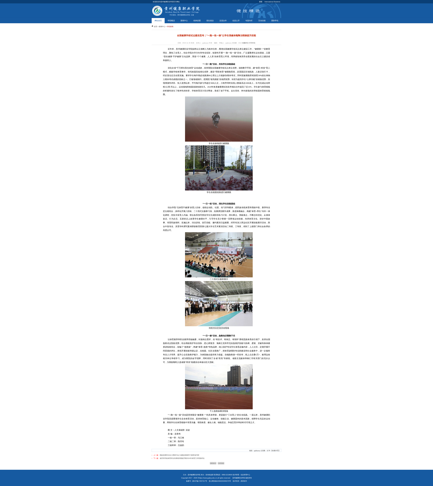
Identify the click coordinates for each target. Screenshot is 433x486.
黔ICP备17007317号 (199, 481)
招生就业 (210, 21)
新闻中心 (184, 21)
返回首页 (213, 463)
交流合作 (223, 21)
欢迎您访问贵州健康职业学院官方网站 (166, 2)
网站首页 (158, 21)
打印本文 (252, 43)
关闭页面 (221, 463)
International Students (272, 2)
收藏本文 (245, 43)
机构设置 (197, 21)
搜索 (260, 2)
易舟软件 (244, 481)
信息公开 (236, 21)
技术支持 (236, 481)
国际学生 (275, 21)
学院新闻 (170, 26)
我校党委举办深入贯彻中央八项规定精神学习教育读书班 (179, 455)
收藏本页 (275, 450)
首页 (155, 26)
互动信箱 (262, 21)
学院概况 (171, 21)
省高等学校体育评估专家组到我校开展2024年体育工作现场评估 (182, 458)
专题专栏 (249, 21)
